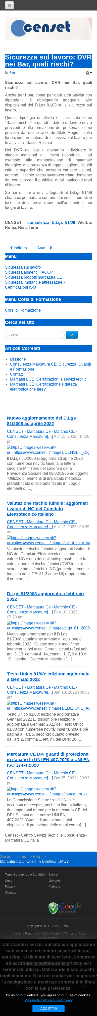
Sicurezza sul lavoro (23, 267)
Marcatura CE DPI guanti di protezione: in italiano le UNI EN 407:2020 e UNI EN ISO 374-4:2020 (48, 760)
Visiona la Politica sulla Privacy (49, 1000)
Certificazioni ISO (20, 287)
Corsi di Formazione (23, 310)
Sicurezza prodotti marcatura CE (33, 277)
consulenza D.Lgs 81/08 (51, 222)
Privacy (10, 886)
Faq (36, 856)
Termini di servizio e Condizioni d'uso (26, 877)
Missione (18, 359)
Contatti (17, 374)
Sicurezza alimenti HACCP (29, 272)
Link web (54, 880)
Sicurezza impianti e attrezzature (33, 282)
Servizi (53, 874)
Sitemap (10, 892)
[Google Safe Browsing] (65, 908)
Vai (71, 335)
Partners (54, 886)
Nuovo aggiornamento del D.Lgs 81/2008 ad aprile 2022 (41, 421)
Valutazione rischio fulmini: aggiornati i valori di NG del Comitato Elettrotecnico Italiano (47, 509)
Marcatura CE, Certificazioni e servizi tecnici (49, 379)
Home (20, 856)
